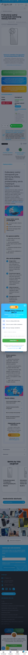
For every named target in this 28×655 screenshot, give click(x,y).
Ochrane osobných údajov (16, 346)
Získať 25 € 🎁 (14, 340)
